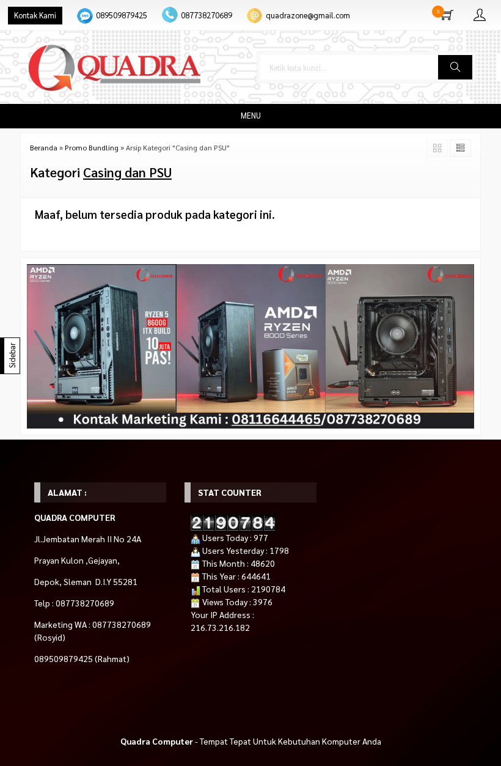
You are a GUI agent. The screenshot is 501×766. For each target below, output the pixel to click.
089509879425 (121, 15)
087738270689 (206, 15)
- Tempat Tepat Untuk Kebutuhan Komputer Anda (250, 740)
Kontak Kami (35, 15)
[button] (455, 67)
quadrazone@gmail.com (308, 15)
